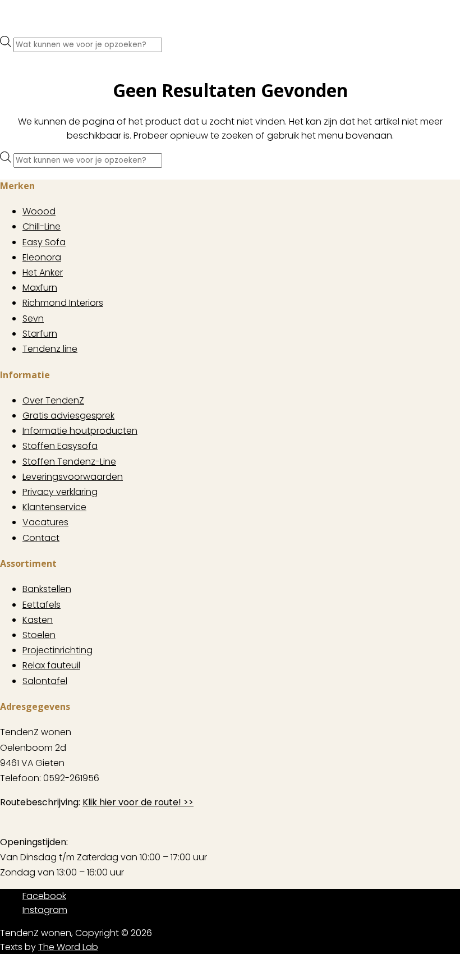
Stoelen (39, 635)
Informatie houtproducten (79, 430)
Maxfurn (39, 287)
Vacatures (45, 522)
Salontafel (44, 681)
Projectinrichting (57, 650)
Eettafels (41, 604)
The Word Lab (68, 947)
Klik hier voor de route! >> (138, 802)
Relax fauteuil (51, 665)
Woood (39, 211)
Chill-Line (41, 226)
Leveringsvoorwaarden (72, 476)
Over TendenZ (53, 400)
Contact (40, 537)
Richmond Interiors (62, 302)
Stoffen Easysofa (60, 445)
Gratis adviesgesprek (68, 415)
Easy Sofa (44, 242)
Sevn (33, 318)
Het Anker (42, 272)
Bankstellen (46, 589)
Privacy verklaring (60, 491)
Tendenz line (49, 348)
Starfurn (39, 333)
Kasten (37, 619)
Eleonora (41, 257)
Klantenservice (54, 507)
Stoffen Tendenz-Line (69, 461)
